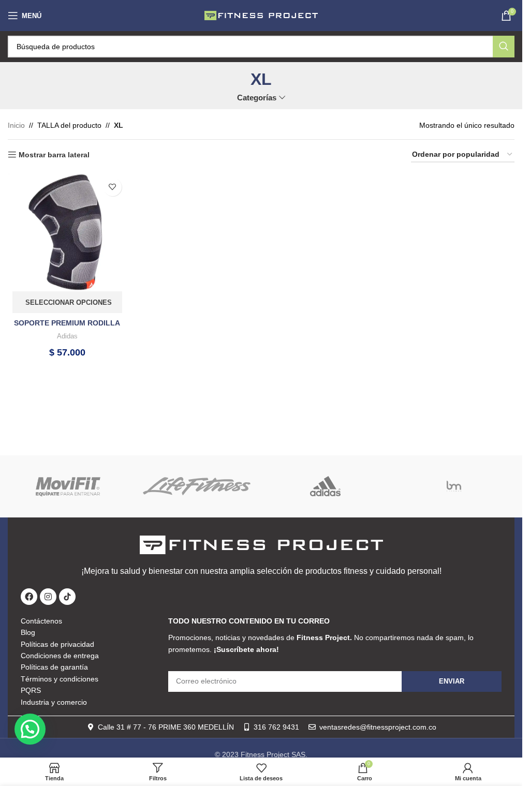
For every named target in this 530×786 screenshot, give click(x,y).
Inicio (16, 125)
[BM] (454, 486)
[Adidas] (325, 486)
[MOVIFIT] (68, 486)
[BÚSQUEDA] (503, 46)
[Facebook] (29, 596)
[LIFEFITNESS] (196, 486)
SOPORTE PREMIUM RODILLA (67, 323)
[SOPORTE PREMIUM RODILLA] (67, 232)
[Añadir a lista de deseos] (113, 187)
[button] (30, 729)
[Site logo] (261, 15)
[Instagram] (48, 596)
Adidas (67, 336)
